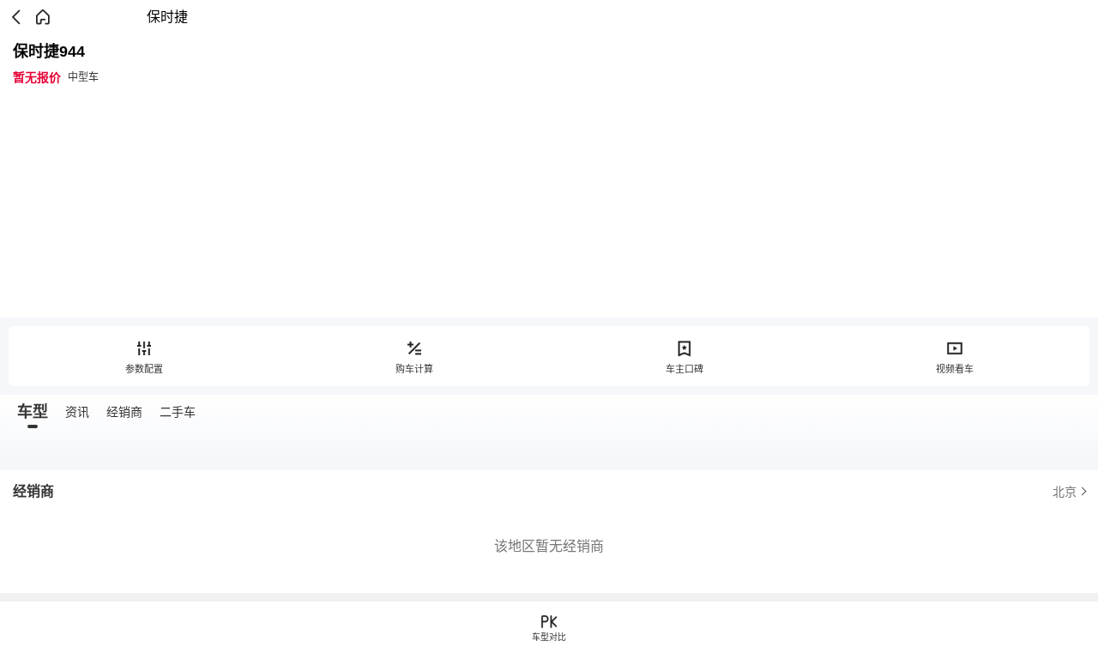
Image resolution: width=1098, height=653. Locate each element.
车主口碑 (684, 369)
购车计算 (414, 369)
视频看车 (955, 369)
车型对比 (549, 637)
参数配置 (144, 369)
